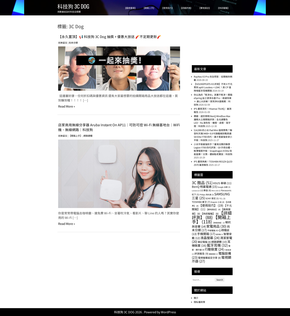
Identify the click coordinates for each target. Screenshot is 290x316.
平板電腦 (212, 230)
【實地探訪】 (204, 7)
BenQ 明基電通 (204, 186)
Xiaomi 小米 (217, 202)
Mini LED (216, 190)
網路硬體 (87, 135)
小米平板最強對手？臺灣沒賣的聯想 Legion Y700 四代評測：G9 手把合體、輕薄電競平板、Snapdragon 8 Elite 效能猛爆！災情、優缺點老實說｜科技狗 (213, 149)
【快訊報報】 (223, 7)
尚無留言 (62, 42)
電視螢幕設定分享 (209, 257)
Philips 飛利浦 (207, 194)
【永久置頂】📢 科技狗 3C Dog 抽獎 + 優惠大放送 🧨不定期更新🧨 (109, 36)
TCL (222, 198)
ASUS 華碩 (222, 183)
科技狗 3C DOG (73, 6)
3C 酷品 (202, 182)
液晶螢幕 (210, 237)
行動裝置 (214, 249)
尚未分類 (73, 42)
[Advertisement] (214, 42)
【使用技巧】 (167, 7)
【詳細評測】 (186, 7)
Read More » (66, 106)
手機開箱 (206, 234)
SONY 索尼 (212, 198)
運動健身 (213, 254)
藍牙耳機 (217, 245)
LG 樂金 (205, 190)
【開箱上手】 (149, 7)
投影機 (219, 234)
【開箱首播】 (218, 223)
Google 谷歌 (224, 187)
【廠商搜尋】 (130, 7)
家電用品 (216, 226)
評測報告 (201, 253)
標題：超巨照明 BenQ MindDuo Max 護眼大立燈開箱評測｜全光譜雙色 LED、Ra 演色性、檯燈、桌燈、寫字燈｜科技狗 (212, 121)
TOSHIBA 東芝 (201, 201)
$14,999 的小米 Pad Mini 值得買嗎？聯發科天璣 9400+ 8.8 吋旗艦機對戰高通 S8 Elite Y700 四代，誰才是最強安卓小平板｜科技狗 (213, 135)
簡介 (196, 297)
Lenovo (196, 190)
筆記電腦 (204, 242)
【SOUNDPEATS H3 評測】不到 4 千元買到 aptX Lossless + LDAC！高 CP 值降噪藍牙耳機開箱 (213, 87)
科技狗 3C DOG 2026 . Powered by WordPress (145, 312)
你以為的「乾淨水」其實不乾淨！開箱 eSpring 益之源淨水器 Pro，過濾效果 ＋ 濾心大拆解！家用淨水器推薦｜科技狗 (213, 99)
